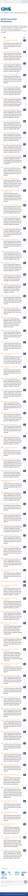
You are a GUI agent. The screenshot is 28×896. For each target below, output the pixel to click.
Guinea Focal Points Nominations (11, 342)
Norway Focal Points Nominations (11, 547)
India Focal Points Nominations (11, 378)
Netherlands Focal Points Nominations (12, 525)
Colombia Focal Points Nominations (12, 144)
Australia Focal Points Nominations (12, 51)
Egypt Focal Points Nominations (11, 216)
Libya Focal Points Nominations (11, 470)
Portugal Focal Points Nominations (12, 611)
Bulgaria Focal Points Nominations (12, 98)
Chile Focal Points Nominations (11, 121)
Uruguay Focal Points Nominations (12, 850)
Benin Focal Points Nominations (11, 75)
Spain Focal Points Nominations (11, 697)
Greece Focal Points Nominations (11, 330)
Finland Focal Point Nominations (11, 239)
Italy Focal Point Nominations (10, 424)
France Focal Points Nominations (11, 251)
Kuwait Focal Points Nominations (11, 459)
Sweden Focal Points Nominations (12, 731)
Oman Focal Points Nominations (11, 558)
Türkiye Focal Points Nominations (11, 788)
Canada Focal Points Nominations (11, 109)
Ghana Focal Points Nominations (11, 307)
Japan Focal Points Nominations (11, 436)
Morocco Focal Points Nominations (12, 513)
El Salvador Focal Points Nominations (12, 228)
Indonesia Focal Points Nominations (12, 390)
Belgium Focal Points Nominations (12, 63)
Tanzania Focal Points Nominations (12, 743)
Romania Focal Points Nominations (12, 637)
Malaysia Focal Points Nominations (12, 492)
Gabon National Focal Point (10, 262)
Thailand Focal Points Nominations (12, 753)
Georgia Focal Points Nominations (11, 284)
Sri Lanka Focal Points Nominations (12, 708)
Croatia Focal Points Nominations (11, 167)
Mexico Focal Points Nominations (11, 503)
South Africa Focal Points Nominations (12, 687)
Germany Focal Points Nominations (12, 296)
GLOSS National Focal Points (10, 317)
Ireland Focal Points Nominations (11, 413)
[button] (24, 40)
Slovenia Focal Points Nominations (12, 675)
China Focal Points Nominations (11, 132)
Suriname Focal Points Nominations (12, 720)
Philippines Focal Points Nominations (12, 581)
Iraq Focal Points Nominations (10, 401)
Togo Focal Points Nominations (11, 764)
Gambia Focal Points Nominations (11, 274)
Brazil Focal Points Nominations (11, 86)
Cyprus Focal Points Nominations (11, 179)
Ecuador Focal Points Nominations (12, 205)
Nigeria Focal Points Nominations (11, 535)
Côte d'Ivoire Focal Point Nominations (12, 155)
